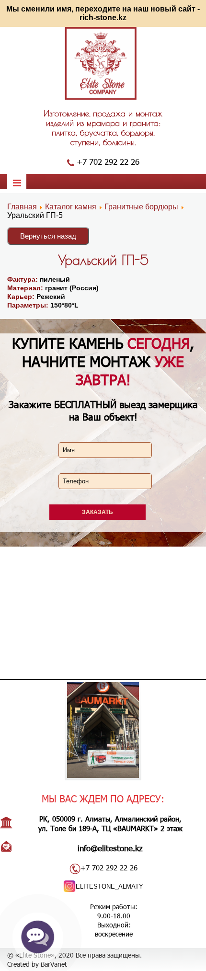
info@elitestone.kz (110, 848)
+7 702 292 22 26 (108, 161)
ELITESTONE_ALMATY (109, 886)
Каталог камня (70, 207)
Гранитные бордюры (142, 207)
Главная (22, 207)
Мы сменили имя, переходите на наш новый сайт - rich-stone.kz (103, 13)
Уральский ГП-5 (103, 260)
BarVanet (54, 964)
